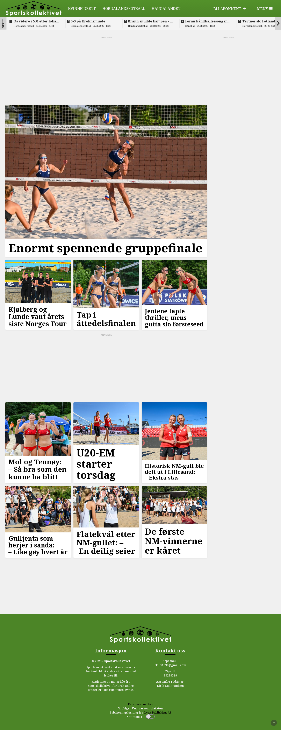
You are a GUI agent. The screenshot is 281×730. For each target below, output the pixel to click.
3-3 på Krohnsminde (88, 21)
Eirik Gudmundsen (170, 686)
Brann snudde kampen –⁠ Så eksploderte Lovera (151, 21)
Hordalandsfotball (123, 8)
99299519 (170, 675)
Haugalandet (166, 8)
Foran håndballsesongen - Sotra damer (207, 21)
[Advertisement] (106, 70)
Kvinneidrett (82, 8)
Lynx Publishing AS (157, 712)
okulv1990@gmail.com (170, 665)
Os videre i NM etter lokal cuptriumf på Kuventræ (35, 21)
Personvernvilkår (140, 704)
